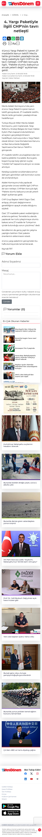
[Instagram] (37, 773)
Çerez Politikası (7, 789)
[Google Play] (21, 806)
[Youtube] (31, 779)
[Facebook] (25, 773)
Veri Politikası (6, 792)
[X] (31, 773)
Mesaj (5, 270)
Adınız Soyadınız (11, 261)
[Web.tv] (37, 779)
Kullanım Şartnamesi (9, 796)
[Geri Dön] (4, 3)
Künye (4, 794)
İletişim (4, 799)
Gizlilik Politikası (7, 787)
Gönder (6, 302)
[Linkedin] (25, 779)
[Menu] (38, 3)
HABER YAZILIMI (8, 825)
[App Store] (21, 813)
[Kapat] (39, 830)
